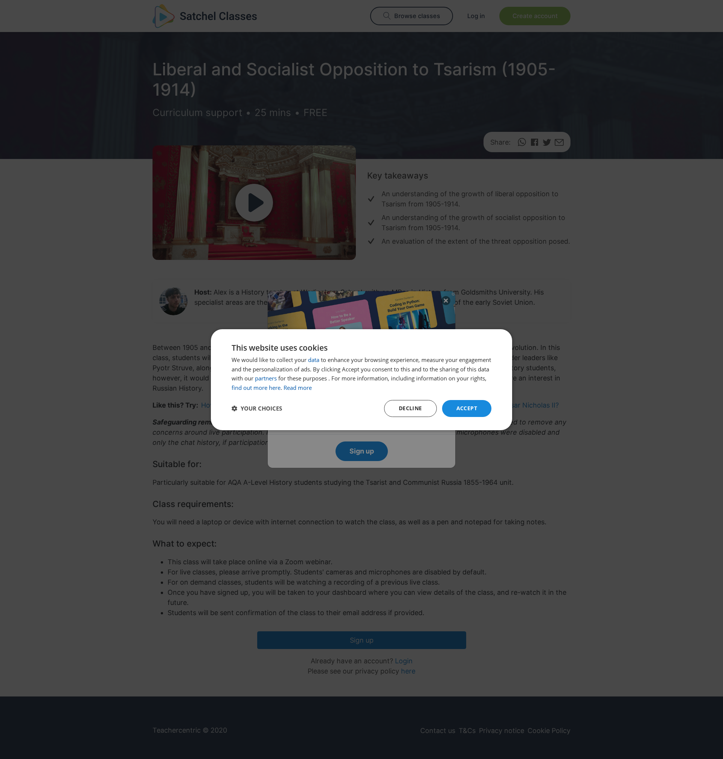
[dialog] (361, 379)
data (313, 359)
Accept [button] (466, 408)
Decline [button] (410, 408)
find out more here (256, 387)
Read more (298, 387)
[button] (257, 408)
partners (266, 378)
